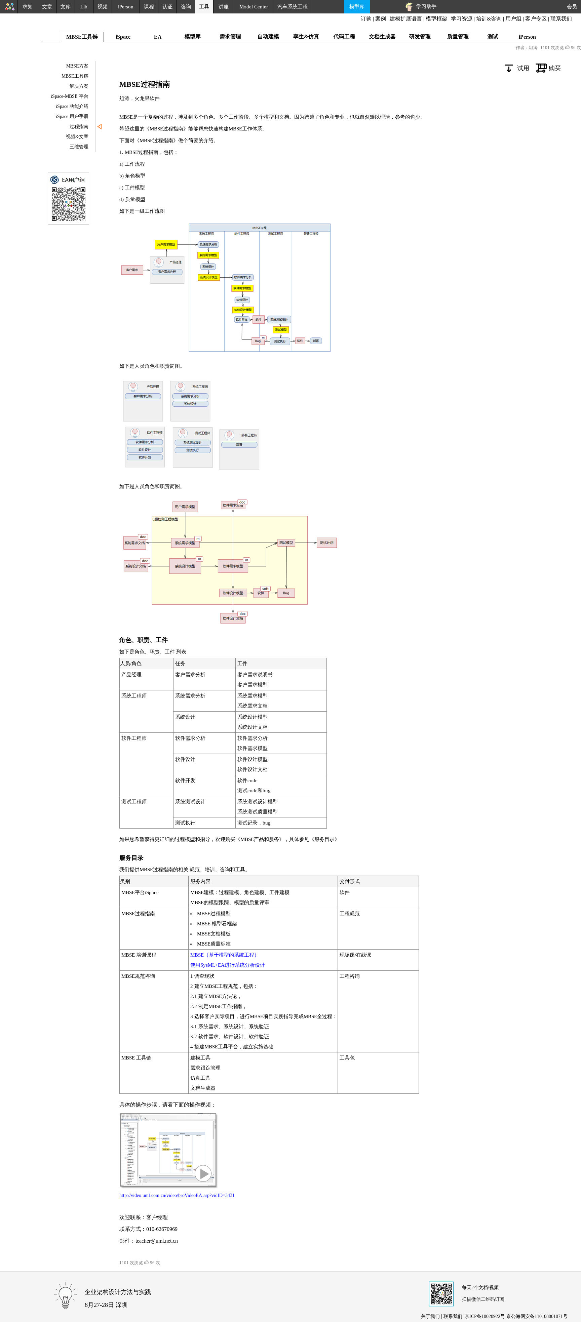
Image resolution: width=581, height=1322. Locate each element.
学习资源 (461, 19)
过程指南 (79, 126)
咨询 (186, 6)
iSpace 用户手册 (72, 116)
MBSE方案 (77, 66)
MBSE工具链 (75, 76)
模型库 (356, 6)
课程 (149, 6)
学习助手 (425, 6)
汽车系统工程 (292, 6)
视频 (103, 6)
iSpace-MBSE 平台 (69, 96)
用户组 (513, 19)
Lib (83, 6)
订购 (366, 19)
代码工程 (344, 36)
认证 (167, 6)
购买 (555, 68)
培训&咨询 (489, 19)
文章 (47, 6)
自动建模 (268, 36)
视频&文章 (77, 136)
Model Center (253, 6)
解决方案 (79, 86)
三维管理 (79, 146)
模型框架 (436, 19)
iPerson (125, 6)
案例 (380, 19)
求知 (28, 6)
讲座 (224, 6)
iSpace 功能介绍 (72, 106)
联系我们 (561, 19)
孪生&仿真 (306, 36)
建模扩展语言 (406, 19)
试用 (523, 68)
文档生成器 (382, 36)
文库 (66, 6)
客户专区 (536, 19)
